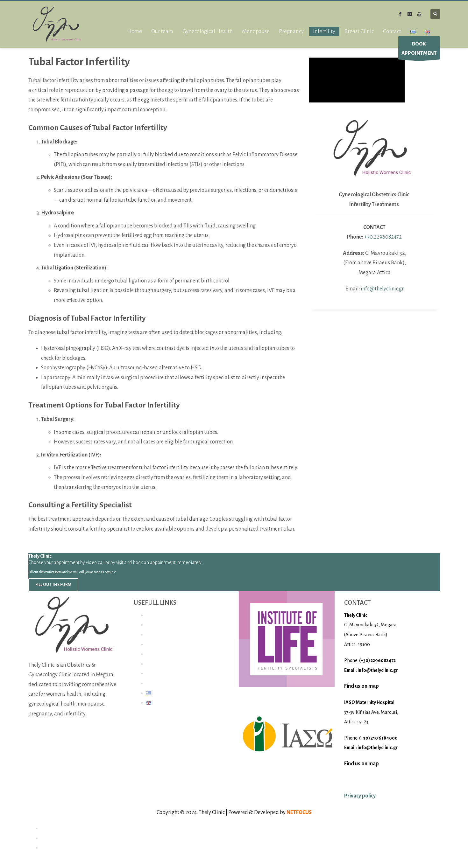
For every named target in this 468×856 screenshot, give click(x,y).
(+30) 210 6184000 (378, 738)
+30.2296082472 (383, 237)
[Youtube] (419, 14)
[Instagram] (410, 14)
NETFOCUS (299, 812)
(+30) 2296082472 (377, 660)
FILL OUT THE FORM (53, 584)
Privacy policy (360, 796)
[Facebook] (400, 14)
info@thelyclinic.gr (382, 289)
